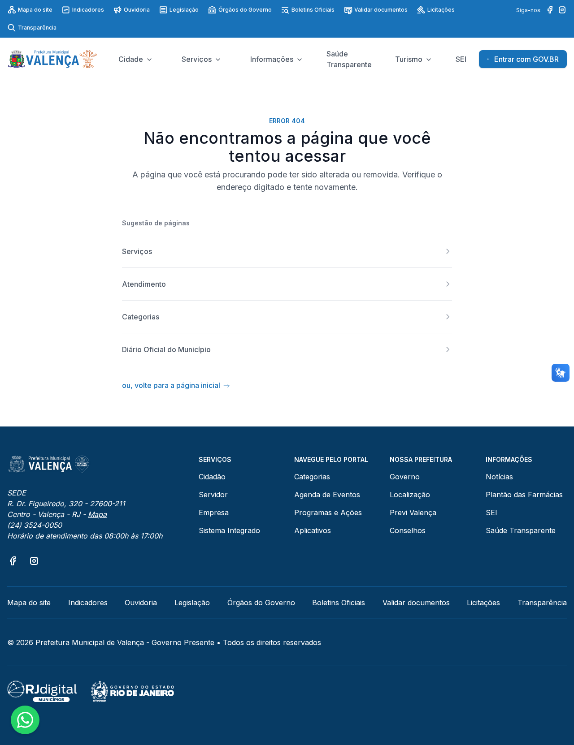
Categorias (312, 476)
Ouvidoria (137, 9)
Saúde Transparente (521, 530)
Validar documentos (381, 9)
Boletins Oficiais (313, 9)
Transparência (37, 27)
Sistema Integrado (229, 530)
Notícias (499, 476)
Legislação (184, 9)
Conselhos (408, 530)
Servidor (213, 494)
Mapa (97, 514)
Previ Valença (413, 512)
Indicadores (88, 9)
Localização (410, 494)
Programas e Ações (328, 512)
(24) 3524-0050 (34, 525)
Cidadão (212, 476)
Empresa (214, 512)
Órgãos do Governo (245, 9)
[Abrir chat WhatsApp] (25, 720)
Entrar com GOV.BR (526, 59)
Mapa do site (35, 9)
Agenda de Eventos (327, 494)
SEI (491, 512)
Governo (405, 476)
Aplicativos (312, 530)
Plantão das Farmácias (524, 494)
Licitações (441, 9)
